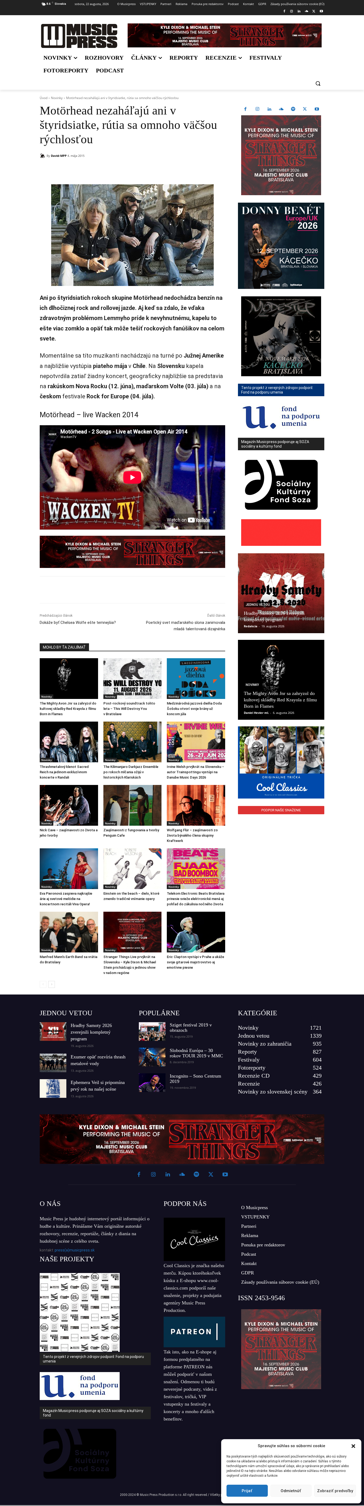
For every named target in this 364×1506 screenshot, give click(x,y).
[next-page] (51, 984)
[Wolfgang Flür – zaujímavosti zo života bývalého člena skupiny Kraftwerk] (196, 805)
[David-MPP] (43, 155)
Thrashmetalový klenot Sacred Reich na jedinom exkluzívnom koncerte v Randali (64, 772)
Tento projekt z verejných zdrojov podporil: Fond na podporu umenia (93, 1358)
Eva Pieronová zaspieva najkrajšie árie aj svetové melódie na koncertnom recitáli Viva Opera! (66, 898)
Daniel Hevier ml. (256, 713)
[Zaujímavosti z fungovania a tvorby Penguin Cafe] (132, 805)
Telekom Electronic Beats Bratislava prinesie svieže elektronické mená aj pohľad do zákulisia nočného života (195, 898)
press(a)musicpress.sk (75, 1250)
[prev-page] (43, 984)
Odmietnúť (291, 1490)
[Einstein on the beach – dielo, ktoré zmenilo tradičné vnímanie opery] (132, 868)
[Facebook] (284, 12)
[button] (353, 1446)
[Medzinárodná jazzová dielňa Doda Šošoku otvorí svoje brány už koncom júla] (196, 678)
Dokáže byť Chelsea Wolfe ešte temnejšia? (78, 622)
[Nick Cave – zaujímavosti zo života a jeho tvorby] (69, 805)
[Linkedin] (299, 12)
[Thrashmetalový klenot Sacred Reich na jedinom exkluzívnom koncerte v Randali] (69, 742)
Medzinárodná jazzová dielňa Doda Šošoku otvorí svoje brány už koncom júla (194, 708)
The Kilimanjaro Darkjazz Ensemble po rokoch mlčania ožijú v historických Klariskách (130, 772)
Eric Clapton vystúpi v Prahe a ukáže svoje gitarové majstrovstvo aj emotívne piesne (195, 962)
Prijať (247, 1490)
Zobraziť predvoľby (335, 1490)
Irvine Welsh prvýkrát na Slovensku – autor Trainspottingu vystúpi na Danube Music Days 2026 (195, 772)
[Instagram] (292, 12)
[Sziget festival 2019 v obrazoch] (152, 1031)
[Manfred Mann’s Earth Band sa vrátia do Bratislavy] (69, 932)
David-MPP (59, 156)
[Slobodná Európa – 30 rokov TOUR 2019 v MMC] (152, 1057)
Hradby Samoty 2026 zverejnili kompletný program (91, 1032)
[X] (314, 12)
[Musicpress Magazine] (79, 36)
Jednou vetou (258, 605)
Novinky (57, 98)
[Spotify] (293, 109)
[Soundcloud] (307, 12)
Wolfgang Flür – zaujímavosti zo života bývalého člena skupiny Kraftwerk (192, 835)
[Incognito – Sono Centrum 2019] (152, 1082)
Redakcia (250, 626)
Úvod (43, 98)
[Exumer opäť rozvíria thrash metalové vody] (53, 1063)
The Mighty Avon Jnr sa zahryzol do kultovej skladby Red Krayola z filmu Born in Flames (68, 708)
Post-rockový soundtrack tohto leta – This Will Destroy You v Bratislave (129, 708)
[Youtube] (321, 12)
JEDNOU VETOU (66, 1013)
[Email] (116, 169)
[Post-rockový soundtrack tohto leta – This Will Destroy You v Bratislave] (132, 678)
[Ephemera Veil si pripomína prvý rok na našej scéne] (53, 1088)
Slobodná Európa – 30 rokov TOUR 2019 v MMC (196, 1053)
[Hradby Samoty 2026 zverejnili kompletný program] (281, 593)
